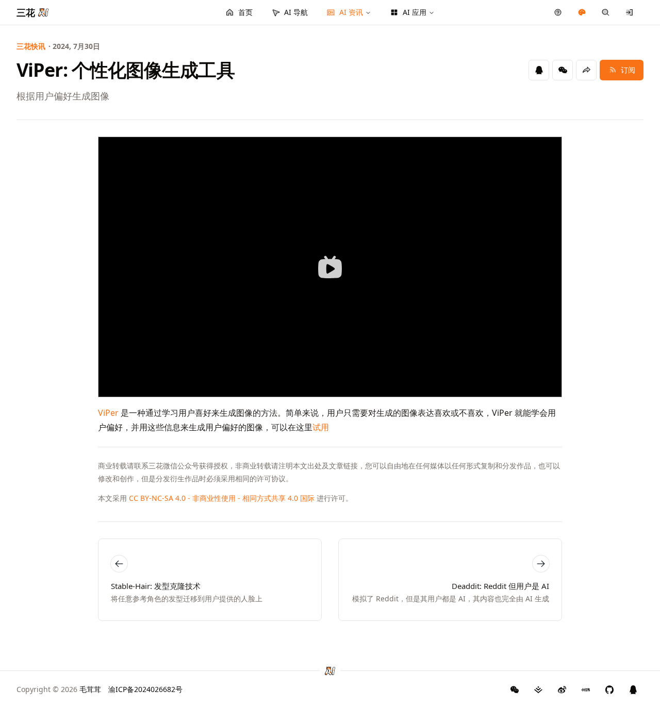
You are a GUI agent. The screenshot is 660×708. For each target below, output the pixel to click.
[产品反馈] (558, 12)
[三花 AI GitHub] (609, 689)
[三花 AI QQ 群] (633, 689)
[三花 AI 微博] (562, 689)
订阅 (628, 70)
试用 (320, 427)
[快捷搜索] (605, 12)
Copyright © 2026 (58, 689)
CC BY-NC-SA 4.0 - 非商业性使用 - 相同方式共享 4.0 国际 (222, 498)
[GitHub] (514, 689)
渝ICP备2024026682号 (145, 689)
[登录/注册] (629, 12)
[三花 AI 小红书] (585, 689)
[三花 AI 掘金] (538, 689)
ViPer (108, 412)
